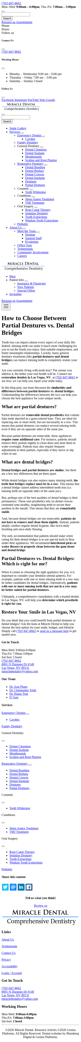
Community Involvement (32, 252)
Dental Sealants (34, 153)
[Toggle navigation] (6, 306)
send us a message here (54, 631)
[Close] (3, 49)
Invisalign (15, 294)
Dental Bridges (34, 170)
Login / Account (12, 973)
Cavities (30, 139)
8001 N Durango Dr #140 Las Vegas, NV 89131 (18, 666)
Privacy (6, 959)
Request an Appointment (17, 22)
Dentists (30, 234)
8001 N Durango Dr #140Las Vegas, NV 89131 (18, 993)
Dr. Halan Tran (18, 693)
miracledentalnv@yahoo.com (20, 998)
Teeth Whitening (35, 192)
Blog (12, 276)
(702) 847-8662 (11, 3)
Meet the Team (27, 231)
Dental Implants (35, 178)
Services (15, 131)
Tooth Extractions (36, 217)
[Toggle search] (3, 11)
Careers (22, 256)
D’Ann (13, 697)
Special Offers (26, 290)
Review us (40, 905)
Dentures (30, 181)
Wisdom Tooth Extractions (41, 220)
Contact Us (9, 953)
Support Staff (33, 238)
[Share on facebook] (29, 887)
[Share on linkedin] (21, 887)
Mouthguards (33, 156)
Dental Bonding (35, 167)
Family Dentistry (27, 142)
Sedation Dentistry (36, 213)
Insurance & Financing (31, 283)
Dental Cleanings (36, 149)
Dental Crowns (34, 174)
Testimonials (25, 248)
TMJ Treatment (34, 202)
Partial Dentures (35, 185)
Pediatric (22, 224)
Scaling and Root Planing (41, 160)
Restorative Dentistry (30, 163)
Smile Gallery (18, 128)
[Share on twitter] (5, 887)
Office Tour (24, 245)
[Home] (21, 109)
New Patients (25, 287)
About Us (15, 227)
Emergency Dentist (29, 135)
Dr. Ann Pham (18, 686)
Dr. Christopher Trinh (22, 690)
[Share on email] (13, 887)
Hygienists (31, 241)
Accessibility (9, 966)
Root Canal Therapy (38, 209)
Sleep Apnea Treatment (39, 199)
